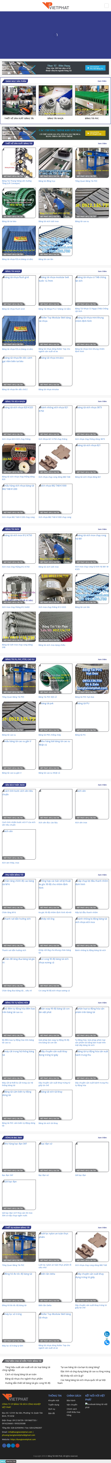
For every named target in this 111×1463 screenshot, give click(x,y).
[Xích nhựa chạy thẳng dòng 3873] (92, 421)
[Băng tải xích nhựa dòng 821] (92, 458)
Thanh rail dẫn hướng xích (14, 950)
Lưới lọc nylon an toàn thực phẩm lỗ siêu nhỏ (55, 1266)
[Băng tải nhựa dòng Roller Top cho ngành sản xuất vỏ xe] (55, 331)
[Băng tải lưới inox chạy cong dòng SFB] (19, 627)
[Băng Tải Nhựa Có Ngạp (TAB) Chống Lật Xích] (92, 290)
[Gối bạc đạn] (92, 1157)
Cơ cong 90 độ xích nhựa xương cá (54, 990)
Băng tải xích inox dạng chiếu (52, 645)
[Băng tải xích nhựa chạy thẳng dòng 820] (19, 458)
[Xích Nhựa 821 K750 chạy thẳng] (55, 421)
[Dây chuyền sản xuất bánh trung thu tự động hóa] (92, 1065)
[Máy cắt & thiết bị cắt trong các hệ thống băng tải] (19, 1065)
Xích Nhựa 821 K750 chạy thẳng (53, 439)
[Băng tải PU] (92, 717)
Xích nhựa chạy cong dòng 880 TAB (54, 477)
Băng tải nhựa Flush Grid (13, 309)
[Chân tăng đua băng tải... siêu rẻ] (19, 972)
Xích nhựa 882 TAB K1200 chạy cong (18, 517)
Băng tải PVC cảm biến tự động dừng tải (18, 1124)
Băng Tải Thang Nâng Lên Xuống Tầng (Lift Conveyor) (17, 182)
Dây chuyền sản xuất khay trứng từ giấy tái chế (54, 1084)
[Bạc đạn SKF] (19, 1157)
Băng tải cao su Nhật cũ (49, 773)
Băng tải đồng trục (47, 181)
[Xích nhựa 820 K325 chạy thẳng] (19, 421)
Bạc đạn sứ (44, 1175)
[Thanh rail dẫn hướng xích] (19, 932)
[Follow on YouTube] (17, 1446)
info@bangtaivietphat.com (20, 1432)
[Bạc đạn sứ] (55, 1157)
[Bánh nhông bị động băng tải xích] (92, 932)
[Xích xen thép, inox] (19, 844)
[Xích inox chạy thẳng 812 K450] (19, 589)
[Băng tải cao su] (92, 203)
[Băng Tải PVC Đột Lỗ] (55, 679)
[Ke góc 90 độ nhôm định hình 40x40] (55, 894)
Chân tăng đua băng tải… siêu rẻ (17, 990)
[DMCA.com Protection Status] (8, 1461)
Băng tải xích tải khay (48, 1123)
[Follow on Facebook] (4, 1446)
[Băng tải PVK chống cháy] (55, 717)
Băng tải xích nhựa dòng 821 (88, 477)
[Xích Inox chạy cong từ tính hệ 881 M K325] (92, 548)
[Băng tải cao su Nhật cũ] (55, 754)
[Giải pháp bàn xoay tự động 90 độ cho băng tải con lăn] (55, 1022)
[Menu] (3, 5)
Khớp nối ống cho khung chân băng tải (55, 951)
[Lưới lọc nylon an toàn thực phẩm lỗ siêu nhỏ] (55, 1247)
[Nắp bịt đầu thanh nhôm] (92, 894)
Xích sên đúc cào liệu (48, 822)
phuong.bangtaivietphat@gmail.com (18, 1435)
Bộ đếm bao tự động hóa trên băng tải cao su (18, 1041)
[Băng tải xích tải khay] (55, 1105)
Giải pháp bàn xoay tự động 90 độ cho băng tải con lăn (54, 1041)
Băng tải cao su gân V (11, 773)
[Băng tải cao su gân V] (19, 754)
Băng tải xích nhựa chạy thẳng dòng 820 (18, 477)
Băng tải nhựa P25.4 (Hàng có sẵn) (17, 259)
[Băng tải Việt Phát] (55, 5)
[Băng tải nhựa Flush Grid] (19, 290)
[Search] (106, 6)
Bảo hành (71, 1400)
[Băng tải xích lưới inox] (55, 203)
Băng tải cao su (82, 221)
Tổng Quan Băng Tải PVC (86, 181)
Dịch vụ (51, 1409)
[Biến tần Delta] (55, 1287)
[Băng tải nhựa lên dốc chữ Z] (19, 371)
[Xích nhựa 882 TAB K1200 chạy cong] (19, 499)
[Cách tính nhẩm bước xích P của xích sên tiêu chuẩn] (19, 804)
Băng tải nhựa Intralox (49, 389)
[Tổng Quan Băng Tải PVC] (92, 163)
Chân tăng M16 (9, 912)
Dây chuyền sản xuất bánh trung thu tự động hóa (91, 1084)
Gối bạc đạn (80, 1175)
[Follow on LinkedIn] (13, 1446)
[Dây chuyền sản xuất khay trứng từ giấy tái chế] (55, 1065)
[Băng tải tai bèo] (19, 203)
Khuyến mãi (53, 1400)
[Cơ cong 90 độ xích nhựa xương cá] (55, 972)
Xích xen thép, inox (10, 863)
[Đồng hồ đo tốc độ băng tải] (19, 1287)
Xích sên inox (81, 822)
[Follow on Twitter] (9, 1446)
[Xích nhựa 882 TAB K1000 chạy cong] (55, 499)
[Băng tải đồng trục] (55, 163)
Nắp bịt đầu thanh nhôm (86, 912)
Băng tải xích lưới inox (49, 221)
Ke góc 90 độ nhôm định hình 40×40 (55, 912)
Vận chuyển (72, 1404)
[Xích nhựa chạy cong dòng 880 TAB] (55, 458)
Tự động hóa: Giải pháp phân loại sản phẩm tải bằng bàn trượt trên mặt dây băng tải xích (90, 1042)
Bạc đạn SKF (7, 1175)
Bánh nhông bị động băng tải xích (90, 950)
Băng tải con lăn (46, 259)
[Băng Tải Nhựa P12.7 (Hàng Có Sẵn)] (55, 290)
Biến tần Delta (45, 1305)
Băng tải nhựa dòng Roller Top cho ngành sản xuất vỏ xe (54, 350)
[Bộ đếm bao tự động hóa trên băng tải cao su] (19, 1022)
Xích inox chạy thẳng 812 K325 (52, 607)
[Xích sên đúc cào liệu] (55, 804)
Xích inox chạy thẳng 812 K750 (16, 567)
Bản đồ (51, 1413)
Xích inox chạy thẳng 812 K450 (16, 607)
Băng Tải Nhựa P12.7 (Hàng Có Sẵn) (55, 309)
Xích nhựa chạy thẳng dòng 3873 (90, 439)
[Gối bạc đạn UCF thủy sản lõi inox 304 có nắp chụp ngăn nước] (19, 1195)
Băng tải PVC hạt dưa (84, 697)
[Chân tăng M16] (19, 894)
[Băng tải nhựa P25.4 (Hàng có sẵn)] (19, 241)
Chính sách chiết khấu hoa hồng (73, 1412)
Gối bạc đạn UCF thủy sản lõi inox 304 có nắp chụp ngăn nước (17, 1214)
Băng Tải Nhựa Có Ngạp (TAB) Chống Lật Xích (91, 309)
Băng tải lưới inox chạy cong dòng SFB (17, 646)
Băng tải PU (80, 735)
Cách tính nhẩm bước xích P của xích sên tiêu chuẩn (18, 823)
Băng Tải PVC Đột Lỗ (48, 697)
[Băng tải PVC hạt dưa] (92, 679)
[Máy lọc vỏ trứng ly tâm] (19, 1327)
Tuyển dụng (53, 1404)
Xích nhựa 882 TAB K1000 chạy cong (55, 517)
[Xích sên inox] (92, 804)
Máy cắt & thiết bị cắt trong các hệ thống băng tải (17, 1084)
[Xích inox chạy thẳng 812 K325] (55, 589)
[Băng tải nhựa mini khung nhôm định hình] (92, 331)
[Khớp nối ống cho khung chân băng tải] (55, 932)
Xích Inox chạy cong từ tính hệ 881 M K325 (91, 567)
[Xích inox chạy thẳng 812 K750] (19, 548)
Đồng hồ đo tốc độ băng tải (14, 1305)
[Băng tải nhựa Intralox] (55, 371)
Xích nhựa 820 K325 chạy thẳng (16, 439)
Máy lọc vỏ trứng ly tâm (12, 1345)
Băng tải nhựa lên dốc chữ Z (14, 389)
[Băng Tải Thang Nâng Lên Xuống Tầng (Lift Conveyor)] (19, 163)
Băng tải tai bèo (9, 221)
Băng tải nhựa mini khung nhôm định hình (90, 350)
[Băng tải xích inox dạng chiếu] (55, 627)
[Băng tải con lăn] (55, 241)
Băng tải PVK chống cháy (50, 735)
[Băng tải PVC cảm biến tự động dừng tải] (19, 1105)
